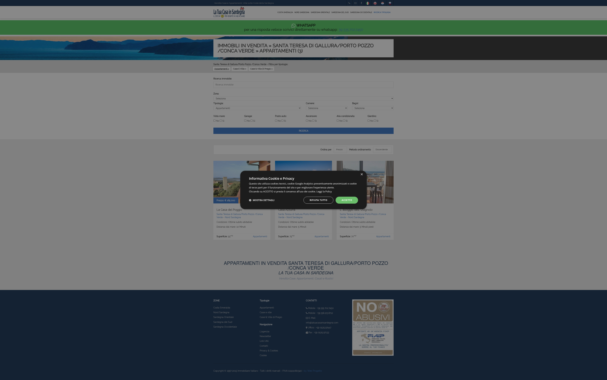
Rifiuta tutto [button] (318, 200)
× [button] (361, 174)
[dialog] (303, 190)
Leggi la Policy (324, 191)
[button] (261, 200)
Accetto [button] (347, 200)
